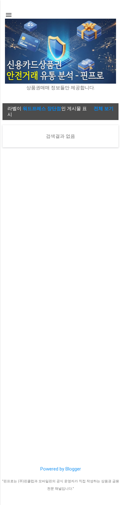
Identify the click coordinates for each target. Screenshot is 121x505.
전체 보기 (104, 108)
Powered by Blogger (60, 469)
